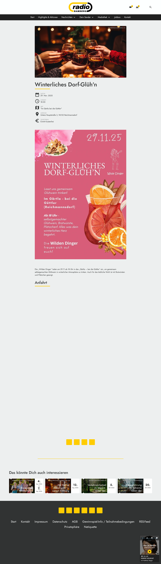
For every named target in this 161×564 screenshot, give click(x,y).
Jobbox (117, 17)
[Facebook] (16, 7)
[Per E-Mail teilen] (92, 442)
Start (32, 17)
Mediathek (102, 17)
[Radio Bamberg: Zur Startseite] (80, 7)
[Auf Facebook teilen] (69, 442)
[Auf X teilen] (77, 442)
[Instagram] (21, 7)
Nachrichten (66, 17)
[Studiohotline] (35, 7)
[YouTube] (25, 7)
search (150, 7)
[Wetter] (143, 7)
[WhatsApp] (11, 7)
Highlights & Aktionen (48, 17)
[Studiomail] (30, 7)
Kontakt (127, 17)
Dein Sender (85, 17)
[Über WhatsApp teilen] (84, 442)
